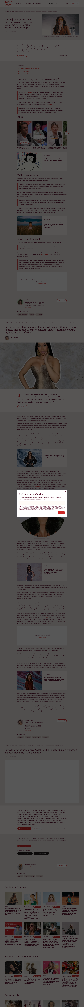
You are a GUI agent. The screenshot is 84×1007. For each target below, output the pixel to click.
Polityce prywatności (50, 509)
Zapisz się (61, 512)
